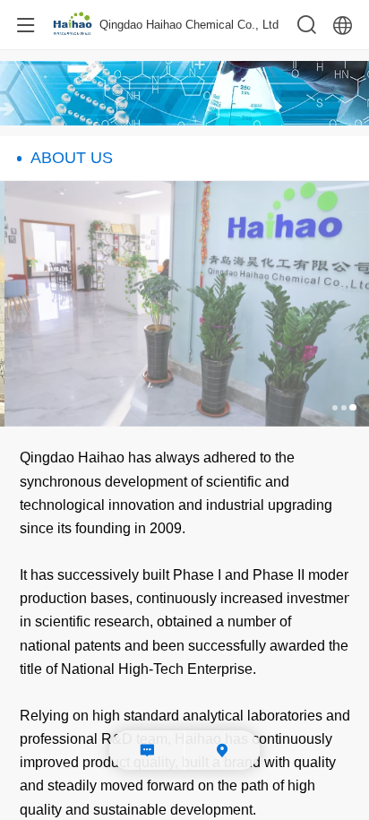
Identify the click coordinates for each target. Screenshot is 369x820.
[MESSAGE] (146, 750)
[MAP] (222, 750)
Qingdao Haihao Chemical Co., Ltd (189, 24)
